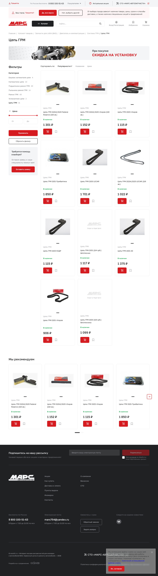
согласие (132, 457)
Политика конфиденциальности (94, 564)
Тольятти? (29, 13)
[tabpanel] (25, 396)
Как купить (49, 481)
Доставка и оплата (52, 486)
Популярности (64, 66)
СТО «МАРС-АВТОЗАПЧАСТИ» (132, 3)
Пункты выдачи (51, 490)
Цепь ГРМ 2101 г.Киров (53, 320)
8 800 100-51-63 (56, 3)
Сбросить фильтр (23, 141)
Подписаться (135, 453)
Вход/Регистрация (116, 25)
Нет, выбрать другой (70, 13)
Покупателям (73, 3)
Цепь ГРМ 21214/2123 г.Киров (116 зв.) (94, 113)
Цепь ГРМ (47, 108)
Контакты (49, 500)
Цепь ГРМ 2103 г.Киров (127, 112)
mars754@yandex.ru (57, 519)
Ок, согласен (116, 569)
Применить (23, 133)
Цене (89, 66)
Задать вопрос (90, 529)
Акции (47, 476)
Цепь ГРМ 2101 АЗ (125, 251)
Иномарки (49, 495)
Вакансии (84, 481)
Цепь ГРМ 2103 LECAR (89, 181)
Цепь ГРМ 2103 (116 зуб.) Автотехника (90, 321)
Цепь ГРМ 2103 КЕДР (52, 251)
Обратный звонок (91, 522)
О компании (85, 476)
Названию (80, 66)
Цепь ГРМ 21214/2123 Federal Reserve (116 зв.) (55, 113)
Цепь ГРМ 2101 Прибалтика (55, 181)
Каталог (44, 24)
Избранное (133, 25)
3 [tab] (82, 432)
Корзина (146, 25)
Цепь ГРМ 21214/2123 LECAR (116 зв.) (132, 182)
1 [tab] (77, 432)
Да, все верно (48, 13)
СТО (82, 486)
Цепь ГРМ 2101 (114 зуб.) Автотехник (90, 251)
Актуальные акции (101, 3)
